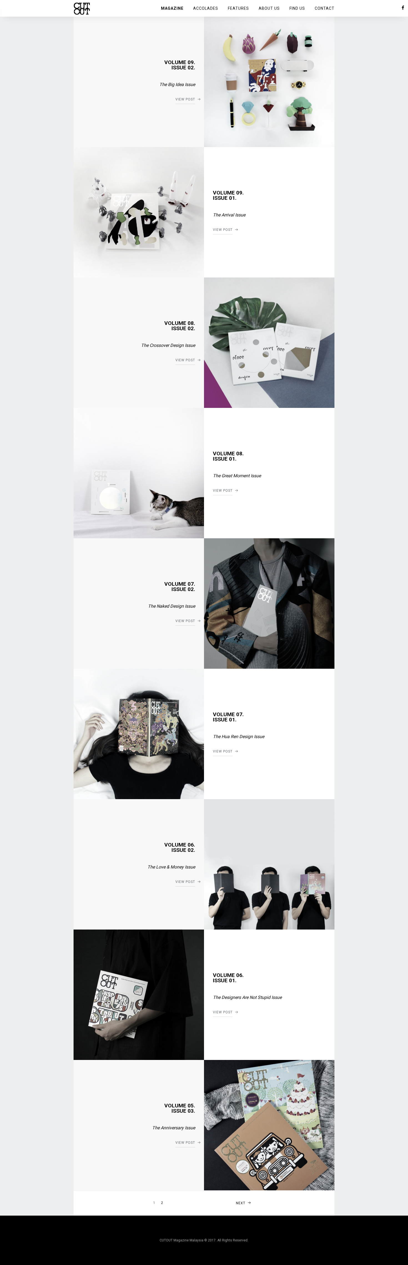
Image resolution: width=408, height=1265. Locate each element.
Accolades (205, 8)
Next (240, 1203)
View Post (185, 99)
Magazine (172, 8)
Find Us (297, 8)
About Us (269, 8)
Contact (324, 8)
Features (238, 8)
